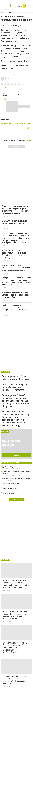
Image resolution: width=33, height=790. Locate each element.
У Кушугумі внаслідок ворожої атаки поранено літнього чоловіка (15, 223)
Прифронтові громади (11, 443)
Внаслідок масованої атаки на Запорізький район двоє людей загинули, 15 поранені (15, 294)
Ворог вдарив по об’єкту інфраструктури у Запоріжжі (15, 377)
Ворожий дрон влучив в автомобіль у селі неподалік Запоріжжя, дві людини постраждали (14, 254)
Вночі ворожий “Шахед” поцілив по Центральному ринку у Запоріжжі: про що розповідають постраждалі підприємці (15, 401)
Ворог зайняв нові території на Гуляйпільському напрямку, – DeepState (15, 387)
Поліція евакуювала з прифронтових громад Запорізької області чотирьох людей (14, 308)
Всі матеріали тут (16, 455)
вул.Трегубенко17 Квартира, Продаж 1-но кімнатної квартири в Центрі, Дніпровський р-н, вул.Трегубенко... (15, 647)
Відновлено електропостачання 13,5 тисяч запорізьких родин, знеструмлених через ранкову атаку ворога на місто (15, 209)
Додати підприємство (16, 499)
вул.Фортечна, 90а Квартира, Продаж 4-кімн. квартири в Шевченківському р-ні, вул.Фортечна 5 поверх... (15, 615)
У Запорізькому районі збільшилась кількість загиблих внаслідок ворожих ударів (16, 267)
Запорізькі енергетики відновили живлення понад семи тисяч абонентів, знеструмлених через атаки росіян (16, 281)
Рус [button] (6, 9)
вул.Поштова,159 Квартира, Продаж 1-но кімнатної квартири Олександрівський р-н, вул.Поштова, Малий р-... (16, 584)
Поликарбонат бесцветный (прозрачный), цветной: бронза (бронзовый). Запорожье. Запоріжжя (16, 680)
